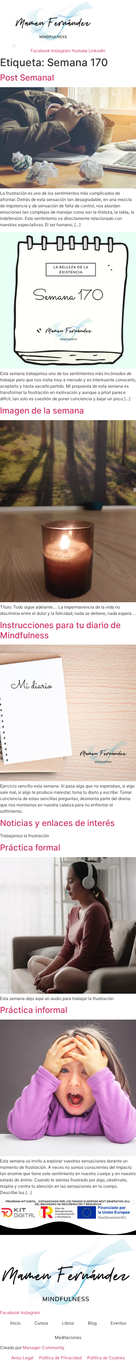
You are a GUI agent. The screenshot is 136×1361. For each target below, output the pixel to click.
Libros (68, 1323)
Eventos (118, 1323)
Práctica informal (33, 1010)
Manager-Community (44, 1347)
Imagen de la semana (42, 410)
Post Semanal (27, 77)
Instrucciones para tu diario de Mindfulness (60, 630)
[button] (14, 46)
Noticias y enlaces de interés (57, 823)
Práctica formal (30, 847)
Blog (92, 1323)
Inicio (15, 1323)
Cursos (41, 1323)
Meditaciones (68, 1337)
